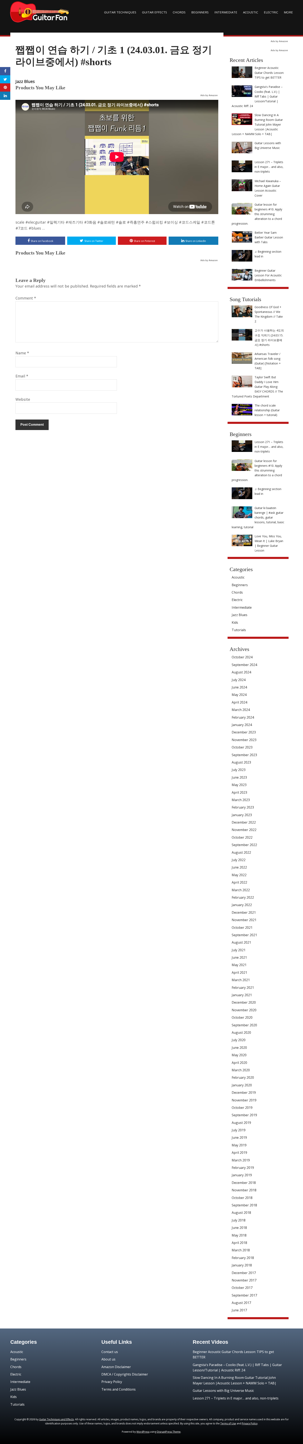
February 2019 (243, 1167)
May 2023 (239, 785)
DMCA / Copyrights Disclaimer (124, 1374)
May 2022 (239, 875)
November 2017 (244, 1280)
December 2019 (244, 1092)
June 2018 (239, 1227)
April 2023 (239, 792)
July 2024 (238, 680)
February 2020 (243, 1077)
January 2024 (242, 725)
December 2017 (244, 1273)
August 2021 (241, 942)
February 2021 (243, 987)
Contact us (109, 1352)
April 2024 (239, 702)
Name (22, 352)
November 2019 (244, 1100)
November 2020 (244, 1010)
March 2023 (241, 800)
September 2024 (244, 664)
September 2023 (244, 755)
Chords (179, 12)
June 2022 (239, 867)
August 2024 (241, 672)
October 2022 (242, 837)
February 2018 (243, 1257)
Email (21, 376)
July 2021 (238, 950)
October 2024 (242, 657)
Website (22, 399)
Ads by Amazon (209, 95)
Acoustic (250, 12)
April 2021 (239, 972)
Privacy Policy (111, 1381)
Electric (271, 12)
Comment (25, 298)
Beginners (200, 12)
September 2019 (244, 1115)
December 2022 (244, 822)
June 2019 (239, 1137)
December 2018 (244, 1182)
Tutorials (239, 630)
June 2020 (239, 1047)
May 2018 (239, 1235)
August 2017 (241, 1302)
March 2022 (241, 890)
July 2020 (238, 1040)
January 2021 (242, 995)
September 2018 (244, 1205)
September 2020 (244, 1025)
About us (108, 1359)
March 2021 (241, 980)
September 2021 (244, 935)
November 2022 (244, 830)
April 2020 (239, 1062)
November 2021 (244, 920)
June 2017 (239, 1310)
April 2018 (239, 1242)
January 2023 (242, 815)
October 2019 (242, 1107)
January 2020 (242, 1085)
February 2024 (243, 717)
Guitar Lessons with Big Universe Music (223, 1390)
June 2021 (239, 957)
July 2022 (238, 860)
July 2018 (238, 1220)
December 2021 (244, 912)
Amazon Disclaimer (116, 1367)
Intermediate (225, 12)
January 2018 (242, 1265)
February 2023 (243, 807)
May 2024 (239, 694)
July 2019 (238, 1130)
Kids (235, 622)
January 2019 (242, 1175)
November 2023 (244, 740)
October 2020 (242, 1017)
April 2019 (239, 1152)
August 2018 (241, 1212)
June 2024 (239, 687)
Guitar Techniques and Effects (56, 1419)
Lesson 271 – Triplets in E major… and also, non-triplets (235, 1398)
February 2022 (243, 897)
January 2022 (242, 905)
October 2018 (242, 1197)
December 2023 (244, 732)
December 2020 (244, 1002)
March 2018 (241, 1250)
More (288, 12)
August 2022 (241, 852)
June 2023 (239, 777)
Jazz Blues (25, 81)
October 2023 (242, 747)
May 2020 (239, 1055)
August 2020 (241, 1032)
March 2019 (241, 1160)
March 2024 (241, 709)
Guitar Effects (154, 12)
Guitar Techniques (120, 12)
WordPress (142, 1431)
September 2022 (244, 845)
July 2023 (238, 769)
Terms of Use (228, 1423)
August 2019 (241, 1122)
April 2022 (239, 882)
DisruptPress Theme (169, 1431)
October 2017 (242, 1287)
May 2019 (239, 1145)
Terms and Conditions (118, 1389)
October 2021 (242, 927)
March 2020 (241, 1070)
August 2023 (241, 762)
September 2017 (244, 1295)
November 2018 (244, 1190)
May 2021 (239, 965)
